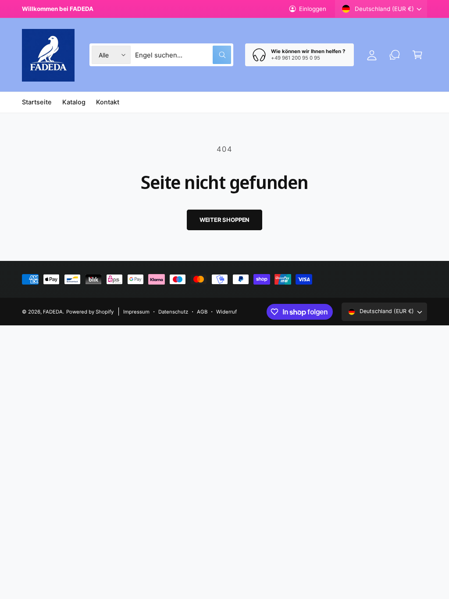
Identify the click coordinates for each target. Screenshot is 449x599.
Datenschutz (173, 312)
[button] (417, 54)
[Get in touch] (394, 54)
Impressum (136, 312)
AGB (202, 312)
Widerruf (226, 312)
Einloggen (312, 8)
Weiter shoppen (224, 219)
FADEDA (53, 312)
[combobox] (183, 54)
